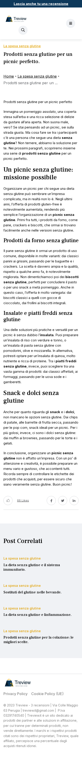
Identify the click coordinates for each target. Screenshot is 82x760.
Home (8, 76)
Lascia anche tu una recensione (41, 4)
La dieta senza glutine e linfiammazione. (37, 615)
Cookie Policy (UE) (47, 693)
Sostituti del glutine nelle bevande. (32, 592)
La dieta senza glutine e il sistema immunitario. (31, 567)
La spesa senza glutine (37, 76)
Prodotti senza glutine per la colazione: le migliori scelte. (38, 639)
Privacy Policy (15, 693)
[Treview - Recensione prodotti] (16, 19)
